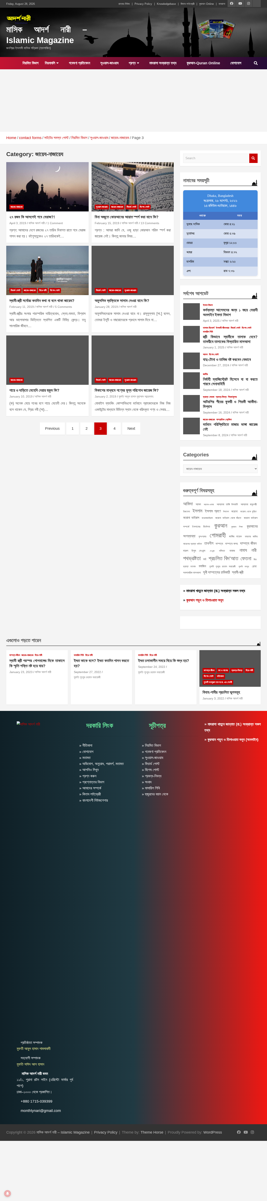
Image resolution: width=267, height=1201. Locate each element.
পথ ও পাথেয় (223, 670)
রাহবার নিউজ (124, 3)
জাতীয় (205, 374)
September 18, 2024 (216, 389)
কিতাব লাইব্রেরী (187, 3)
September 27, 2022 (87, 672)
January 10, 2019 (21, 396)
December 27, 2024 (216, 365)
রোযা (254, 566)
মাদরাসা (222, 3)
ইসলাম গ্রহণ (213, 511)
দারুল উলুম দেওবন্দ (194, 550)
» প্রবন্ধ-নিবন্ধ (151, 776)
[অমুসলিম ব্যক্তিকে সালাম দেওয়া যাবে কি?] (132, 270)
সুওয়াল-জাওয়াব (108, 63)
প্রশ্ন (132, 63)
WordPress (212, 1132)
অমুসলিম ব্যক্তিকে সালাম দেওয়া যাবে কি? (122, 300)
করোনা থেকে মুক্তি (248, 511)
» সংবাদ (147, 782)
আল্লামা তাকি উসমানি (227, 504)
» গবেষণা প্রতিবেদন (154, 752)
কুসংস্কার (202, 536)
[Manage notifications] (7, 1193)
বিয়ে (255, 559)
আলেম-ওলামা (209, 504)
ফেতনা (246, 558)
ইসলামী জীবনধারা (222, 327)
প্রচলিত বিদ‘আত (223, 558)
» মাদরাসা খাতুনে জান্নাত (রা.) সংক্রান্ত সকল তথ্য (214, 591)
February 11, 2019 (21, 306)
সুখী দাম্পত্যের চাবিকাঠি (216, 572)
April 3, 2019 (17, 223)
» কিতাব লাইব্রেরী (90, 794)
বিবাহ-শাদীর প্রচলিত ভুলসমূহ (221, 692)
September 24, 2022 (151, 666)
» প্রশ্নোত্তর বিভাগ (91, 782)
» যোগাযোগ (86, 752)
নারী (254, 550)
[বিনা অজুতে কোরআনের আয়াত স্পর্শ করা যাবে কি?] (132, 187)
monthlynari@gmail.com (41, 1111)
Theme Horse (152, 1132)
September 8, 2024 (215, 435)
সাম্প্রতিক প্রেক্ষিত (224, 419)
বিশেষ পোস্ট (144, 206)
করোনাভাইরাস (207, 518)
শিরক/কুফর (232, 396)
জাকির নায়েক (235, 536)
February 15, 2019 (107, 223)
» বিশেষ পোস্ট (150, 770)
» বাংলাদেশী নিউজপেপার (93, 800)
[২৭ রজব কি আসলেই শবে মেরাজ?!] (47, 187)
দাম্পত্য (219, 543)
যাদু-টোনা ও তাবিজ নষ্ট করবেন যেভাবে (227, 359)
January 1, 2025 (213, 347)
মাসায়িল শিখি (208, 331)
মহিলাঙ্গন (220, 676)
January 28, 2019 (106, 306)
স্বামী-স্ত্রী (237, 572)
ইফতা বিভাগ (208, 305)
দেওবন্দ (212, 551)
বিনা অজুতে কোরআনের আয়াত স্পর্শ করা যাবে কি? (127, 217)
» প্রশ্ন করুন (87, 776)
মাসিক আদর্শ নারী (37, 223)
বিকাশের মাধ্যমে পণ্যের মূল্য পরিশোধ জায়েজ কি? (127, 390)
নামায (243, 550)
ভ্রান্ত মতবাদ (189, 566)
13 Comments (150, 223)
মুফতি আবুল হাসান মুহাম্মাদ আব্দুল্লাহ (136, 396)
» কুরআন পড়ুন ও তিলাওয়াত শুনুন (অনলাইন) (231, 740)
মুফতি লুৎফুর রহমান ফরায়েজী (222, 566)
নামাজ (232, 550)
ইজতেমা (186, 511)
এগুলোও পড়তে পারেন (23, 640)
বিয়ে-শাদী (43, 290)
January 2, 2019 (105, 396)
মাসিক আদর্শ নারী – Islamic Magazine (63, 1132)
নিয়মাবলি (50, 63)
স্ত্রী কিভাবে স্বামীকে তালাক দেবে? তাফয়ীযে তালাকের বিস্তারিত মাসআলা (230, 339)
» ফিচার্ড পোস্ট (151, 764)
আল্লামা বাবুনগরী (249, 504)
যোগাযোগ (235, 63)
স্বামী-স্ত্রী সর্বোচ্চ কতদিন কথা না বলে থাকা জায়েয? (41, 300)
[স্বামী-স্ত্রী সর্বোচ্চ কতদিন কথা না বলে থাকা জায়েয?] (47, 270)
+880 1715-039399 (36, 1101)
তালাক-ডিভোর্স (208, 327)
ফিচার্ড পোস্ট (131, 206)
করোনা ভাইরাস (191, 517)
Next (131, 428)
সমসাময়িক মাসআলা (192, 572)
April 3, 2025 (211, 320)
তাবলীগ (208, 543)
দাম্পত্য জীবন (248, 543)
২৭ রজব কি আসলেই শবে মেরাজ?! (32, 217)
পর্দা (204, 559)
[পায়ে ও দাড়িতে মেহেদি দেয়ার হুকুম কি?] (47, 360)
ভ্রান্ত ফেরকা (208, 396)
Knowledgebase (166, 3)
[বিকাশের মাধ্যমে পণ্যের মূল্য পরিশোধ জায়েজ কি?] (132, 360)
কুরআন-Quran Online (203, 63)
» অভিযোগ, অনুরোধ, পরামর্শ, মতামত (101, 764)
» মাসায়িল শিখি (151, 788)
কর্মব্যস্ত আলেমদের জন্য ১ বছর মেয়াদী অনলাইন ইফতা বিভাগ (230, 312)
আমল (205, 354)
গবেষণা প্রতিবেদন (79, 63)
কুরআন (220, 525)
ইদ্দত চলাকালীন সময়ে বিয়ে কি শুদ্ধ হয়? (163, 660)
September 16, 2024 (216, 412)
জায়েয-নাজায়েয (17, 206)
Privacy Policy (143, 3)
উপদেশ (226, 511)
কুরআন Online (206, 3)
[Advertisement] (133, 100)
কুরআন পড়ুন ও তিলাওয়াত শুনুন (204, 600)
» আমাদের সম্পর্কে (90, 788)
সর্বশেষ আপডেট (195, 293)
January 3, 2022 (213, 698)
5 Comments (63, 306)
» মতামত (85, 758)
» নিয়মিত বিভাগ (151, 745)
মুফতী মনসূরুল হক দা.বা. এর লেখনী (218, 682)
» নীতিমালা (85, 745)
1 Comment (55, 223)
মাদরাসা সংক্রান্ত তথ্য (162, 63)
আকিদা (188, 503)
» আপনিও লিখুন (89, 770)
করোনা (234, 511)
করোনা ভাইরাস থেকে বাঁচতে (228, 517)
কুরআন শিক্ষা (237, 526)
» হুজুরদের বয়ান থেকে (155, 794)
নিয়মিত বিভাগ (30, 63)
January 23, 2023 (21, 672)
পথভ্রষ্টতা (192, 558)
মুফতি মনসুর (244, 566)
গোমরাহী (218, 535)
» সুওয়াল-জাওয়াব (152, 758)
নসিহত (222, 550)
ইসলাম (197, 510)
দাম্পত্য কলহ (231, 543)
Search (253, 158)
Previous (52, 428)
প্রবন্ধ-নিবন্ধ (221, 396)
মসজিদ (202, 566)
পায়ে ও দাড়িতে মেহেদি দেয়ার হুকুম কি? (34, 390)
